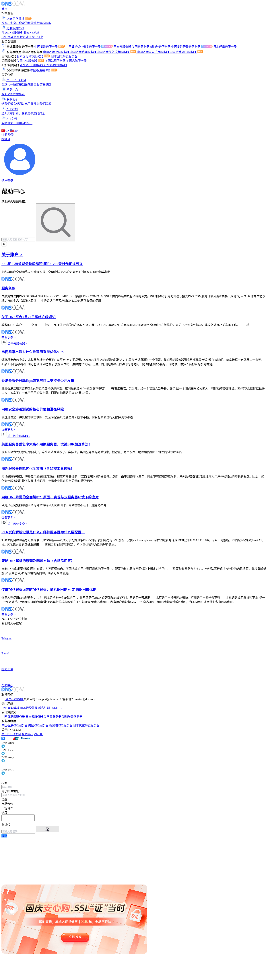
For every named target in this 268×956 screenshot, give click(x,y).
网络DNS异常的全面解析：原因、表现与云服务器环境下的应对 (50, 497)
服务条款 (8, 288)
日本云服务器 (123, 46)
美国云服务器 (141, 46)
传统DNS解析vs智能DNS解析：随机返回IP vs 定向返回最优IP (48, 590)
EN (16, 130)
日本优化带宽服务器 (30, 56)
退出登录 (7, 180)
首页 (4, 9)
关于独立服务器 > (18, 436)
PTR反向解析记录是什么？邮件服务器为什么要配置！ (43, 532)
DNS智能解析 (10, 707)
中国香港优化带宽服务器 (113, 52)
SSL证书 (37, 37)
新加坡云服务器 (160, 46)
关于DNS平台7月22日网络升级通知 (28, 317)
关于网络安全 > (17, 523)
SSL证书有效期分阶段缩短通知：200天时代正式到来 (42, 264)
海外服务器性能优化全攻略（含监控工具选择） (37, 468)
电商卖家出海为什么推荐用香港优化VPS (32, 352)
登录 (11, 134)
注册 (4, 134)
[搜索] (55, 222)
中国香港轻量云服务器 (186, 46)
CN (7, 130)
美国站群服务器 (55, 60)
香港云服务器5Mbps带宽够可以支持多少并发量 (37, 381)
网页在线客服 (14, 699)
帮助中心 (27, 734)
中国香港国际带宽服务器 (153, 52)
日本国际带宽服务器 (64, 56)
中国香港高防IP (40, 70)
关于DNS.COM (11, 734)
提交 (4, 835)
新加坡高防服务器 (55, 65)
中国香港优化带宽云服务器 (83, 46)
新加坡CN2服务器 (32, 65)
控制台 (5, 139)
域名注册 (26, 37)
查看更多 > (8, 337)
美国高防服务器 (76, 60)
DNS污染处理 (10, 37)
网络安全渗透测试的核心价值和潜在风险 (32, 409)
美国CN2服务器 (27, 60)
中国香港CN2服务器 (56, 52)
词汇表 (38, 734)
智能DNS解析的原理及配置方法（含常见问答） (37, 561)
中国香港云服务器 (46, 46)
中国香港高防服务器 (183, 52)
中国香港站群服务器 (83, 52)
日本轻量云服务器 (225, 46)
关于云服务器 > (17, 343)
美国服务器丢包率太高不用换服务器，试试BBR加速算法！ (46, 444)
